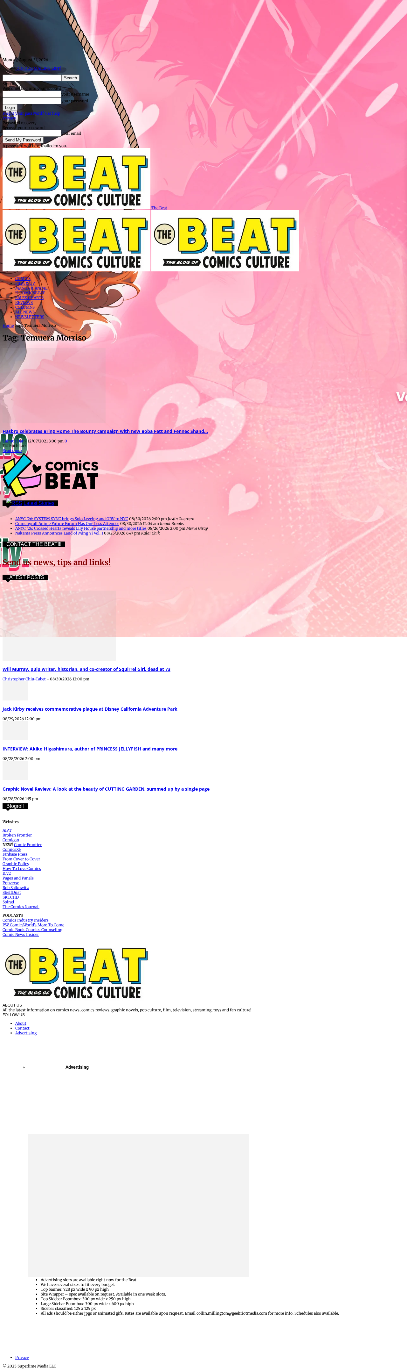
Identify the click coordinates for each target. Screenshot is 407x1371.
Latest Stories (39, 503)
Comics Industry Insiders (26, 920)
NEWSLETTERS (29, 316)
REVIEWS (24, 302)
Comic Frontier (28, 844)
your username (75, 94)
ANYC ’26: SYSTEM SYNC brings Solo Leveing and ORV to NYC (71, 518)
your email (71, 133)
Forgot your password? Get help (31, 113)
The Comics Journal (21, 906)
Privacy (9, 118)
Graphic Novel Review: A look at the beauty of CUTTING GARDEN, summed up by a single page (106, 789)
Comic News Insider (21, 934)
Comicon (11, 839)
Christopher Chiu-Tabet (24, 679)
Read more (12, 450)
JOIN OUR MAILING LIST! (38, 68)
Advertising (26, 1032)
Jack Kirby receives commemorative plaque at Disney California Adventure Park (90, 709)
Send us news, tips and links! (57, 562)
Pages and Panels (18, 878)
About (20, 1023)
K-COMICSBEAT (30, 293)
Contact (22, 1028)
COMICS (23, 278)
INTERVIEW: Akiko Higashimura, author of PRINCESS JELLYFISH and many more (90, 749)
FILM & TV (25, 283)
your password (74, 100)
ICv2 (7, 873)
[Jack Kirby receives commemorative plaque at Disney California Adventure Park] (15, 699)
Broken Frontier (17, 835)
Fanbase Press (15, 854)
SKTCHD (11, 897)
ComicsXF (12, 849)
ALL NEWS (25, 312)
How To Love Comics (22, 868)
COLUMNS (25, 307)
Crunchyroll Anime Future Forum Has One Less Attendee (67, 523)
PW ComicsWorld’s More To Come (33, 924)
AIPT (7, 830)
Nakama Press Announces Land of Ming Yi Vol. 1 (59, 533)
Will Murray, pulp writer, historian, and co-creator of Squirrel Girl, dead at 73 (86, 669)
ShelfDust (12, 892)
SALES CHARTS (29, 297)
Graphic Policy (16, 863)
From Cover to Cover (21, 859)
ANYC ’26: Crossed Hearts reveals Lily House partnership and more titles (81, 528)
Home (8, 325)
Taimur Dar (13, 441)
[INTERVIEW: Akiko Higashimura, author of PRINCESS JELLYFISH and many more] (15, 738)
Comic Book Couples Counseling (32, 929)
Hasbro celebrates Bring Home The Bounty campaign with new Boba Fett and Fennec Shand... (105, 431)
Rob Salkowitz (16, 887)
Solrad (8, 902)
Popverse (11, 882)
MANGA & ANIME (31, 288)
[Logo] (77, 270)
